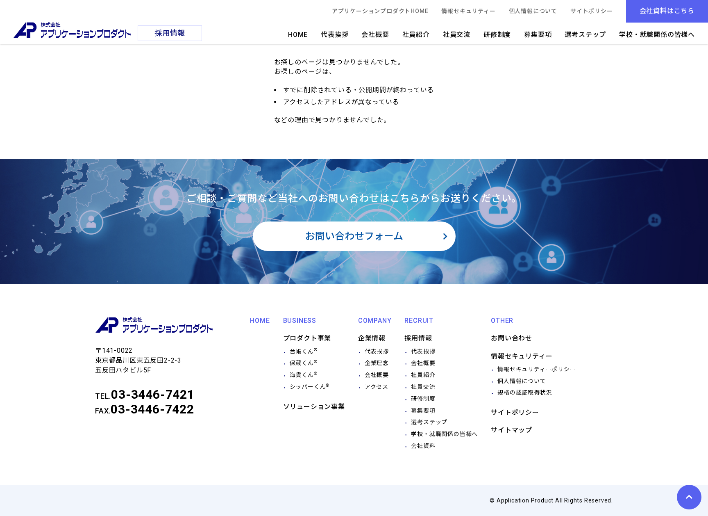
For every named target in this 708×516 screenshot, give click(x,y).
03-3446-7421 (153, 394)
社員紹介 (416, 35)
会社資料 (423, 446)
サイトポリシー (591, 11)
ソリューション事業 (314, 407)
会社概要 (375, 35)
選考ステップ (585, 35)
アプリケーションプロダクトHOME (380, 11)
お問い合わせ (511, 338)
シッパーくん (310, 387)
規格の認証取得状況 (524, 392)
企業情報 (372, 338)
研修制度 (497, 35)
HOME (298, 35)
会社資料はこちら (667, 11)
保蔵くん (304, 363)
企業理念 (377, 363)
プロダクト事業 (307, 338)
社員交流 (456, 35)
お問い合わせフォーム (354, 236)
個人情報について (533, 11)
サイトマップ (511, 430)
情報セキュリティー (468, 11)
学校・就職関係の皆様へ (657, 35)
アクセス (376, 387)
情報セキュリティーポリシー (536, 369)
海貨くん (304, 375)
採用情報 (418, 338)
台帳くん (304, 351)
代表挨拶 (334, 35)
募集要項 (537, 35)
